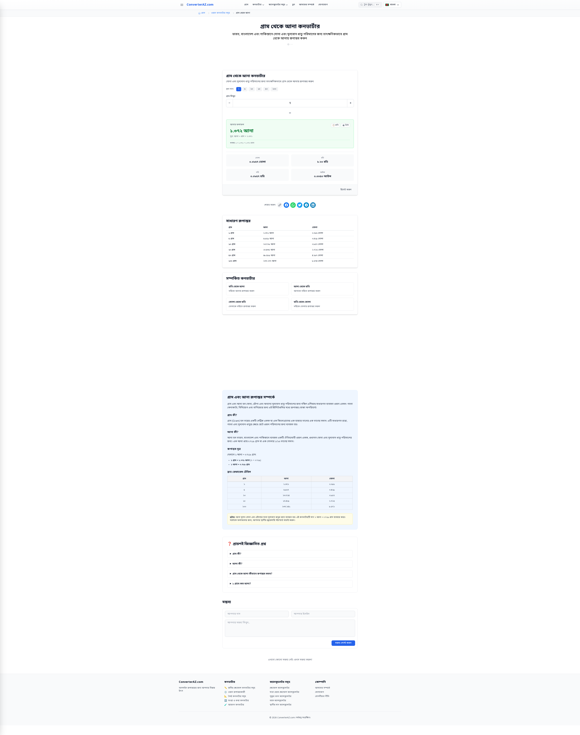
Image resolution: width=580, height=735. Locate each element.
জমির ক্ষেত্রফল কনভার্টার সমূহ (239, 688)
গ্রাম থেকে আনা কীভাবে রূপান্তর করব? (252, 574)
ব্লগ (293, 4)
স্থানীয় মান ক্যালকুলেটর (280, 704)
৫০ (266, 89)
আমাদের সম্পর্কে (306, 4)
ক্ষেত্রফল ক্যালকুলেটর (279, 688)
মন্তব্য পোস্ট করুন (343, 643)
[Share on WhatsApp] (293, 205)
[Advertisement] (290, 58)
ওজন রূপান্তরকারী (234, 692)
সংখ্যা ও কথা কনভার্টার (236, 700)
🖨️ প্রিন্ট (345, 125)
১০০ (274, 89)
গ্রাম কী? (236, 554)
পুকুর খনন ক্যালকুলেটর (280, 696)
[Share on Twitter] (299, 205)
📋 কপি (335, 125)
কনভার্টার (257, 4)
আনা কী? (237, 564)
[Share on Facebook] (286, 205)
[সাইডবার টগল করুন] (182, 5)
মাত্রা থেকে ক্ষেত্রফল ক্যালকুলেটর (284, 692)
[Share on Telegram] (306, 205)
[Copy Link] (279, 205)
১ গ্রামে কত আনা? (241, 583)
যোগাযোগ (323, 4)
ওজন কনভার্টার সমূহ (220, 13)
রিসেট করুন (345, 189)
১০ (251, 89)
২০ (259, 89)
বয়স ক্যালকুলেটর (278, 700)
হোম (246, 4)
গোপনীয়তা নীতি (322, 696)
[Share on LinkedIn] (313, 205)
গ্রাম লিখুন (230, 96)
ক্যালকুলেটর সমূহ (277, 4)
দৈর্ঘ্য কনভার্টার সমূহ (235, 696)
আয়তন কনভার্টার (234, 704)
